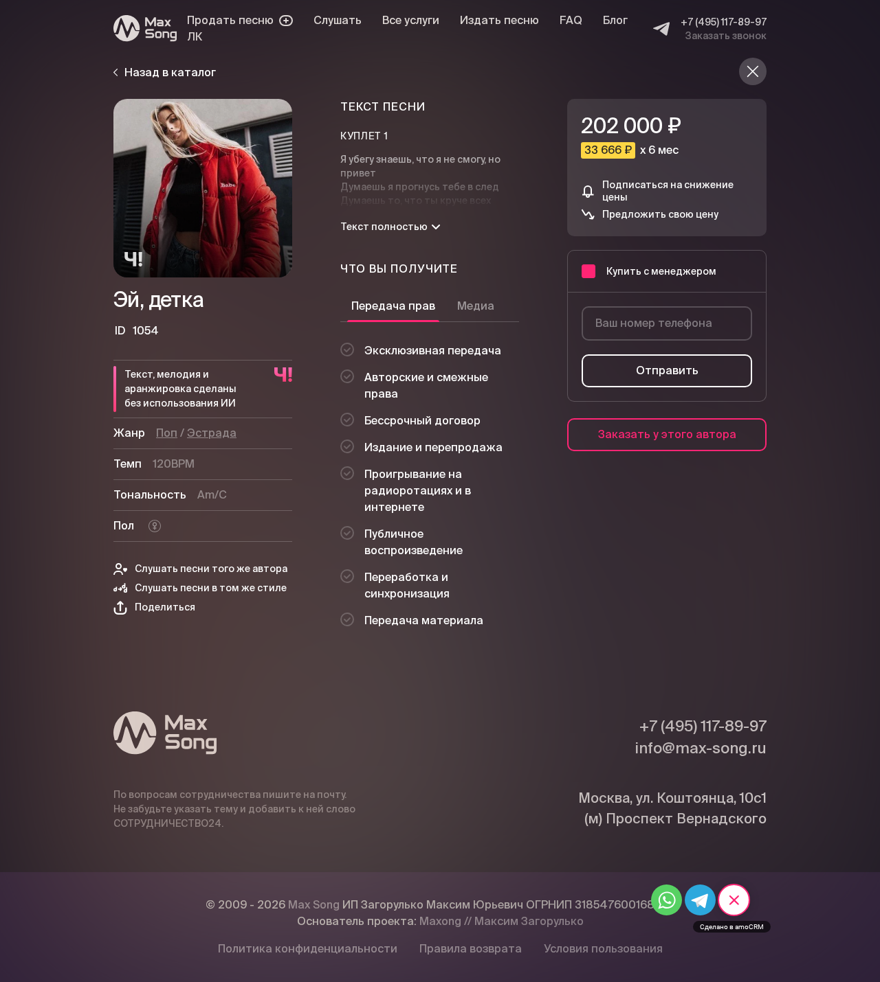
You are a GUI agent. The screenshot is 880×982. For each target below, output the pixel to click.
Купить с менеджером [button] (661, 271)
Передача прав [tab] (393, 305)
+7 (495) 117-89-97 (724, 21)
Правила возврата (470, 948)
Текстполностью (384, 226)
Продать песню (230, 20)
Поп (166, 432)
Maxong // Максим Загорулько (501, 921)
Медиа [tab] (475, 305)
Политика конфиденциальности (307, 948)
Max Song (314, 904)
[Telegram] (661, 29)
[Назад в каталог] (753, 71)
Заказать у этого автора (667, 434)
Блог (615, 20)
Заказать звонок (726, 35)
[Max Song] (145, 28)
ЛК (194, 36)
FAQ (571, 20)
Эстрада (211, 432)
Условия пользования (603, 948)
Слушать (338, 20)
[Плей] (202, 188)
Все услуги (410, 20)
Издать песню (499, 20)
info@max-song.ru (701, 747)
